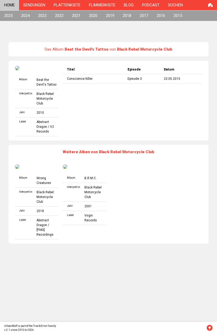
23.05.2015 (172, 79)
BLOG (129, 5)
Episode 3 (135, 79)
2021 (76, 15)
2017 (144, 15)
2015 (178, 15)
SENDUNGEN (34, 5)
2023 (42, 15)
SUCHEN (175, 5)
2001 (88, 206)
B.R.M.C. (90, 178)
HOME (9, 5)
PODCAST (151, 5)
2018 (127, 15)
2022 (59, 15)
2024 (25, 15)
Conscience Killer (80, 79)
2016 (161, 15)
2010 (40, 113)
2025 (8, 15)
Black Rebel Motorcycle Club (45, 98)
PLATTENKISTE (67, 5)
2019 (110, 15)
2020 (93, 15)
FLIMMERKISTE (102, 5)
